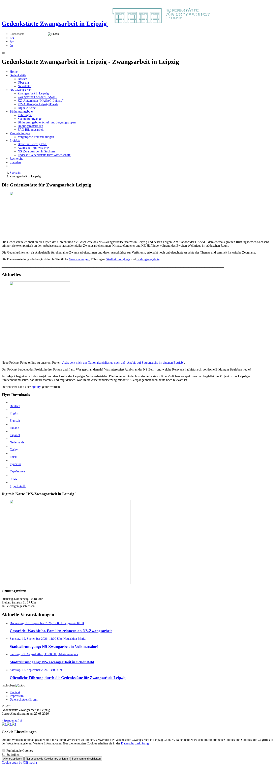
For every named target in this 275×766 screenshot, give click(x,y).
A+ (12, 41)
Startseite (15, 172)
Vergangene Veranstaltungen (36, 137)
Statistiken (13, 754)
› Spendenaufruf (12, 720)
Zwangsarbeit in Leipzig (33, 93)
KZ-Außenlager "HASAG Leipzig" (41, 100)
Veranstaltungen (20, 133)
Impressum (17, 696)
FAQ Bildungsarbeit (30, 129)
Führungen (25, 115)
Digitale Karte (27, 108)
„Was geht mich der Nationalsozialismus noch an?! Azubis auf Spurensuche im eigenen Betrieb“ (123, 362)
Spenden (15, 162)
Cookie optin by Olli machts (19, 762)
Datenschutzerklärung (23, 699)
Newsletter (24, 86)
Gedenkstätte (18, 75)
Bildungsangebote (21, 111)
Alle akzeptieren (12, 758)
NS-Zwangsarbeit (21, 89)
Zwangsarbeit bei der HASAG (37, 97)
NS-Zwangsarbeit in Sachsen (36, 151)
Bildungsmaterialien (30, 126)
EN (12, 37)
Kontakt (15, 692)
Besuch (22, 79)
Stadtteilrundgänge (29, 118)
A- (11, 45)
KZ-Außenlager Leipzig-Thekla (38, 104)
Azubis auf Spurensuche (33, 147)
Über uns (23, 82)
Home (14, 71)
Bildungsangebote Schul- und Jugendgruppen (47, 122)
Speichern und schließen (86, 758)
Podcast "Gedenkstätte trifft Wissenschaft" (44, 155)
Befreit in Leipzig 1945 (32, 144)
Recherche (16, 158)
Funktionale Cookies (19, 750)
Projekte (15, 140)
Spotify (36, 386)
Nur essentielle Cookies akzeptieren (47, 758)
